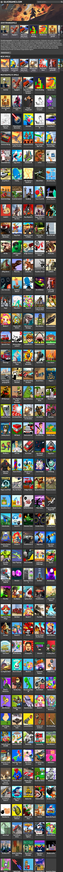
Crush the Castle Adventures (51, 708)
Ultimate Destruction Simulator (34, 70)
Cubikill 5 (50, 271)
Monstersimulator (51, 490)
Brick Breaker (51, 580)
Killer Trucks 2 (39, 835)
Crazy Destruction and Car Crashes (5, 70)
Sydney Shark (28, 599)
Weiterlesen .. (6, 53)
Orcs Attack (40, 417)
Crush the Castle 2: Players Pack (39, 308)
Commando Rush (50, 308)
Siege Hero (51, 453)
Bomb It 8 (17, 526)
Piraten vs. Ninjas (51, 617)
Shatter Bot (28, 799)
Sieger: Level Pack (6, 490)
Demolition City (51, 181)
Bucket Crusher (17, 508)
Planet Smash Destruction (17, 127)
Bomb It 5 (39, 708)
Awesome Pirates (28, 144)
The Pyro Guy (17, 689)
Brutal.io (17, 580)
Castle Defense (51, 635)
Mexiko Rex (51, 253)
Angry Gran (40, 544)
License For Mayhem (40, 672)
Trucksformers (40, 599)
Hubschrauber (5, 526)
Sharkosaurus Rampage (28, 327)
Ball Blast (39, 580)
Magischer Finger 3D (17, 763)
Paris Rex (5, 599)
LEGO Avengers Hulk (17, 254)
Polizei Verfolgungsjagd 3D (6, 381)
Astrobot (5, 635)
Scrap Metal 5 (5, 181)
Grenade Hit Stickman (17, 817)
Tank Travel (6, 653)
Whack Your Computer (40, 108)
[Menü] (1, 1)
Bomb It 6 (28, 308)
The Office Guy (39, 435)
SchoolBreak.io (28, 344)
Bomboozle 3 (50, 689)
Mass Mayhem (39, 326)
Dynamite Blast (28, 708)
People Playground (28, 108)
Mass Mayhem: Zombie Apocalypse (17, 400)
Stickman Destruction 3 (17, 345)
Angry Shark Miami (17, 799)
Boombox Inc (5, 817)
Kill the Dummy (17, 653)
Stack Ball (28, 126)
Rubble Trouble (51, 435)
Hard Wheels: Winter (17, 836)
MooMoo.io (6, 453)
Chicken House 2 (17, 780)
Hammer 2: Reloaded (17, 381)
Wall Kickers (51, 762)
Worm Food (6, 835)
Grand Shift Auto (5, 162)
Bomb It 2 (28, 671)
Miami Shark (51, 399)
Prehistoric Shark (39, 344)
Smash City (28, 744)
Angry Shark (17, 162)
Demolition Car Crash (40, 763)
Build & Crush (51, 344)
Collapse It (17, 544)
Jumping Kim (28, 653)
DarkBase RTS (5, 853)
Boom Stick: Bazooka (51, 545)
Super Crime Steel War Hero (17, 218)
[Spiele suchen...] (62, 2)
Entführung (51, 471)
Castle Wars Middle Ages (39, 563)
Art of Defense (39, 290)
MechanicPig (39, 744)
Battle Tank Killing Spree (17, 854)
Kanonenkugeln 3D (52, 35)
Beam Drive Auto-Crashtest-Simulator (24, 36)
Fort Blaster (17, 599)
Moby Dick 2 (17, 308)
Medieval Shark (40, 799)
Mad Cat (39, 817)
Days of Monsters (28, 399)
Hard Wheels (39, 689)
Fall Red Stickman (28, 508)
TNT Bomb (17, 435)
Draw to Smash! (17, 671)
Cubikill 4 (5, 217)
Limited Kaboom (28, 726)
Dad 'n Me (50, 108)
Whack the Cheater (6, 127)
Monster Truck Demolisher (5, 236)
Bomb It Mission (51, 835)
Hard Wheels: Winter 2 (5, 799)
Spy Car (51, 562)
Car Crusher (28, 453)
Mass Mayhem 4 (28, 217)
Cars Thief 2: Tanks (17, 726)
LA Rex (40, 162)
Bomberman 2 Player (28, 472)
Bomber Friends (51, 799)
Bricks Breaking (33, 35)
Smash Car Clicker (40, 780)
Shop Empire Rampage (28, 854)
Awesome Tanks (28, 526)
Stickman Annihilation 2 (39, 254)
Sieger (5, 308)
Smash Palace (39, 380)
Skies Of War (39, 181)
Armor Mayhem (51, 199)
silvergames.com (13, 1)
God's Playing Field (5, 726)
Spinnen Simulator (40, 490)
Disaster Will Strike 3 (50, 599)
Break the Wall (51, 235)
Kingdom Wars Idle (17, 708)
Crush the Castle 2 (17, 199)
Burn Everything (51, 726)
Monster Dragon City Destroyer (39, 636)
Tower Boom (51, 362)
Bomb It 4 (28, 617)
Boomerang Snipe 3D (28, 690)
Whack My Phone (5, 417)
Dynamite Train (6, 344)
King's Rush (17, 235)
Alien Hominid (5, 708)
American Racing (5, 144)
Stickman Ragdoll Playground (51, 508)
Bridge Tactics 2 (28, 253)
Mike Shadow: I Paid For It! (28, 181)
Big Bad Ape (40, 362)
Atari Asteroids (6, 290)
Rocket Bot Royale (51, 817)
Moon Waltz (40, 508)
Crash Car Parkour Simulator (6, 545)
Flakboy (17, 181)
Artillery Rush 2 (6, 435)
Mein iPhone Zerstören (28, 763)
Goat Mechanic (51, 744)
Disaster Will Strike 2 (17, 327)
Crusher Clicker (40, 526)
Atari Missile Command (39, 454)
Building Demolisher (28, 363)
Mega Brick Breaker (40, 854)
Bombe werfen (51, 853)
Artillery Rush (51, 653)
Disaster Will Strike (39, 399)
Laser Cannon (39, 471)
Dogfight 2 (14, 35)
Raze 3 (51, 217)
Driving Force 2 (51, 526)
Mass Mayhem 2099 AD (5, 581)
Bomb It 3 (17, 635)
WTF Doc (17, 453)
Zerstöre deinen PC (39, 127)
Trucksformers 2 (28, 544)
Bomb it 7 (5, 326)
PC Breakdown (51, 162)
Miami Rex (17, 271)
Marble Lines (43, 35)
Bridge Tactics (28, 490)
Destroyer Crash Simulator (5, 763)
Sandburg (28, 199)
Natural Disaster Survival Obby (15, 70)
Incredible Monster (5, 563)
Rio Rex (6, 253)
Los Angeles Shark (6, 671)
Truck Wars (51, 417)
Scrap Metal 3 (51, 126)
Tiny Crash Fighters (28, 836)
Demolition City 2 (5, 508)
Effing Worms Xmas (28, 817)
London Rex (28, 271)
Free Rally (39, 617)
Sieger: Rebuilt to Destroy (39, 218)
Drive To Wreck (28, 562)
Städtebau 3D (28, 162)
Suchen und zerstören (40, 726)
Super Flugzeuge (17, 562)
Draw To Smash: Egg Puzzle (39, 145)
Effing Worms (5, 271)
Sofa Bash (17, 617)
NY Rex (28, 635)
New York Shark (17, 490)
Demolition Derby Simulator (28, 381)
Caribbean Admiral (17, 290)
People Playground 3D (52, 69)
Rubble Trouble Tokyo (17, 363)
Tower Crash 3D (40, 199)
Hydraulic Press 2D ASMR (5, 745)
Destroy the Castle (40, 236)
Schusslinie (51, 780)
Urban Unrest (51, 671)
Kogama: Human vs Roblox (28, 236)
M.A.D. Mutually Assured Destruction (6, 782)
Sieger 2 (51, 380)
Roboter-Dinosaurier (6, 690)
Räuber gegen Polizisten (28, 781)
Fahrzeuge (5, 362)
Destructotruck (28, 435)
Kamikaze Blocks (17, 744)
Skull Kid (5, 35)
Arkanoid (39, 653)
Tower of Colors (17, 471)
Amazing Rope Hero (17, 108)
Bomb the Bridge (5, 199)
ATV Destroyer (6, 399)
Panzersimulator (50, 326)
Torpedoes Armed (39, 271)
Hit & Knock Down (43, 69)
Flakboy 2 (28, 290)
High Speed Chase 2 (28, 581)
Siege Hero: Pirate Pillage (5, 617)
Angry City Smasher (6, 472)
